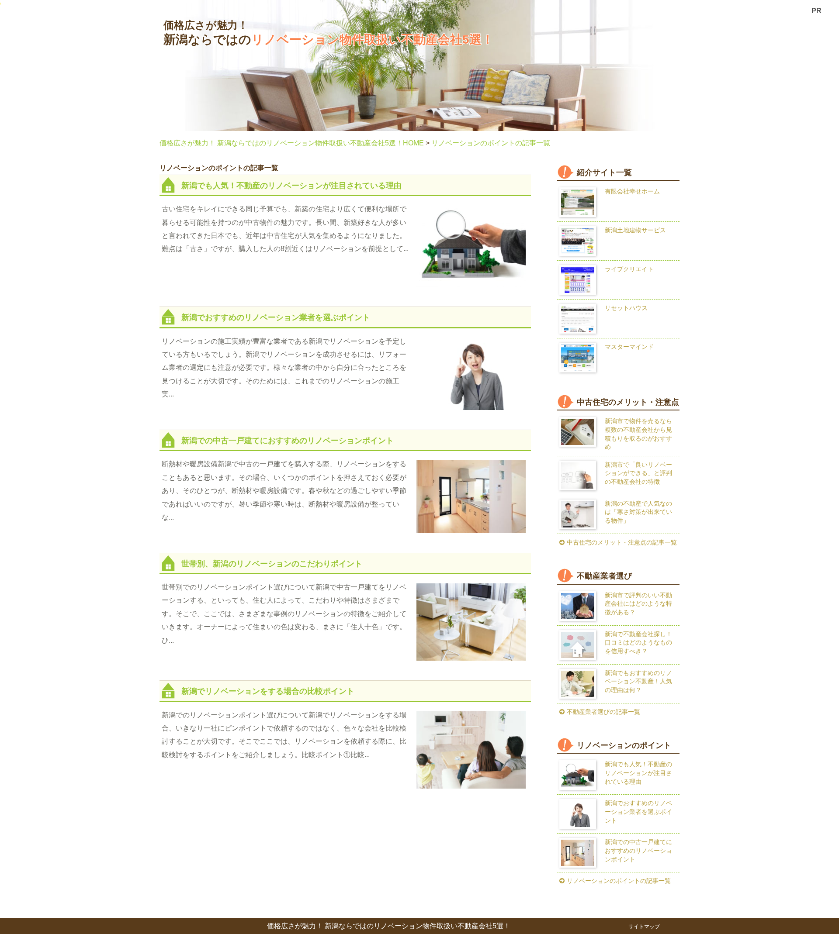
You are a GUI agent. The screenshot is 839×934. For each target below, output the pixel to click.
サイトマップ (644, 927)
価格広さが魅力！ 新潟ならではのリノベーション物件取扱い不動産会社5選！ (388, 926)
